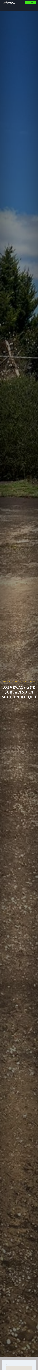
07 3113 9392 (30, 2)
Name (8, 1365)
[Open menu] (34, 8)
